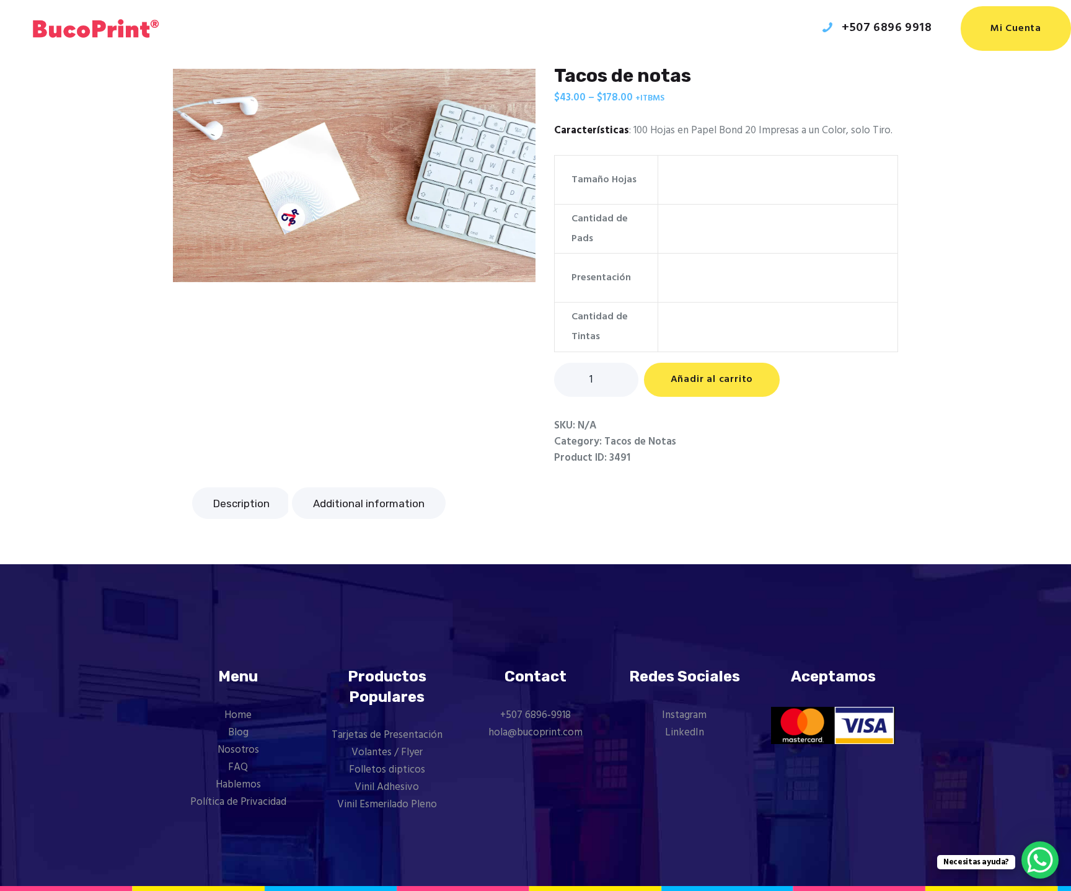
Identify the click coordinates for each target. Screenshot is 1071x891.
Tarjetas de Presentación (387, 735)
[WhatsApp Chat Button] (1040, 860)
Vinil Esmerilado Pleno (387, 804)
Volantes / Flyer (387, 752)
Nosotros (238, 750)
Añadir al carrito (712, 379)
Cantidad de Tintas (599, 327)
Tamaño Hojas (604, 180)
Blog (238, 732)
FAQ (238, 767)
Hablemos (238, 784)
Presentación (601, 278)
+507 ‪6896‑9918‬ (535, 715)
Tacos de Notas (640, 441)
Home (238, 715)
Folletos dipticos (387, 769)
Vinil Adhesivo (387, 787)
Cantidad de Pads (599, 229)
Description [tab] (241, 503)
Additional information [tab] (369, 503)
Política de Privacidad (238, 802)
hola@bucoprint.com (535, 732)
